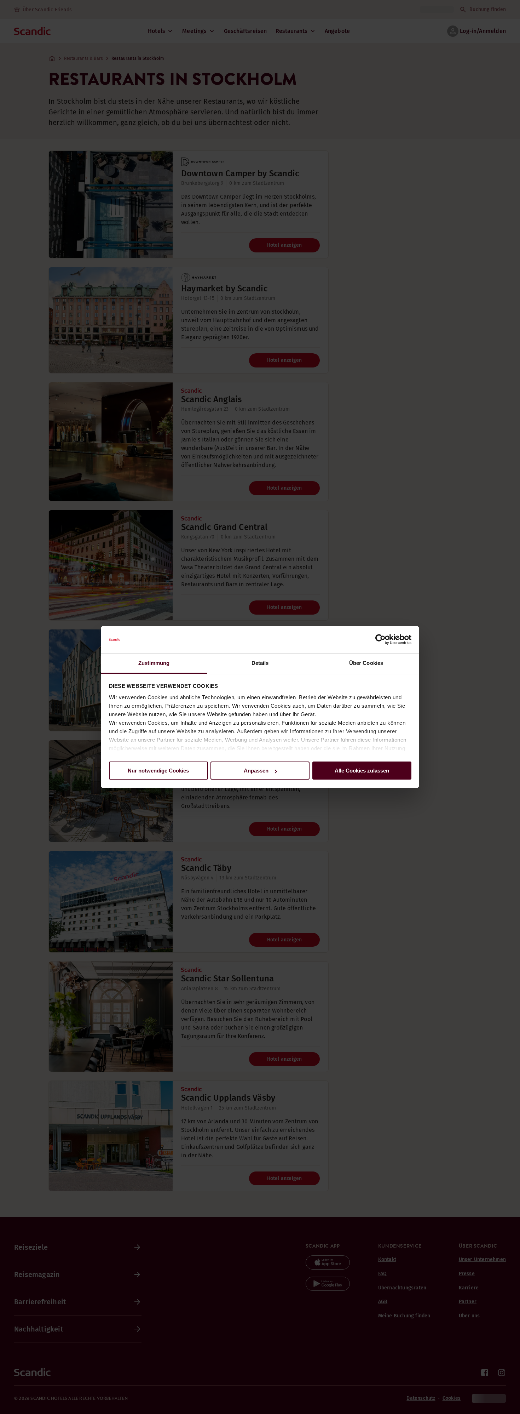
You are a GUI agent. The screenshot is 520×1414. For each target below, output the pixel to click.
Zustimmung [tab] (154, 663)
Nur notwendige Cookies (158, 771)
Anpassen (256, 771)
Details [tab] (260, 663)
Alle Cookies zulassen (362, 771)
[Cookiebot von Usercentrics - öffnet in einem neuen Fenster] (380, 639)
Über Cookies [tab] (366, 663)
